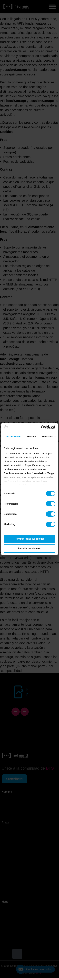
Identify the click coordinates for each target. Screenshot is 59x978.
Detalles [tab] (31, 436)
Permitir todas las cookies (29, 538)
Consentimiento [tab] (13, 436)
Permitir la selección (29, 548)
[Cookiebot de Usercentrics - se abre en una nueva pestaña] (41, 427)
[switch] (50, 503)
